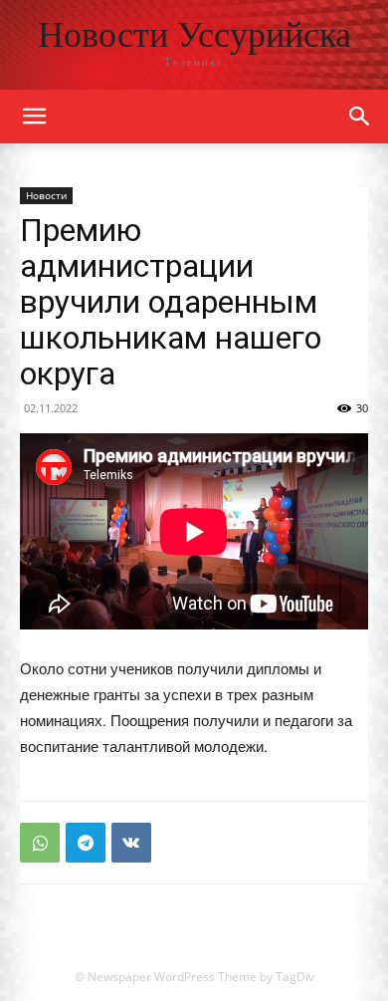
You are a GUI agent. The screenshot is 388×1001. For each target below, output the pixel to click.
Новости (46, 195)
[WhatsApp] (40, 843)
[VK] (131, 843)
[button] (360, 116)
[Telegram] (85, 843)
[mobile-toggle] (34, 116)
